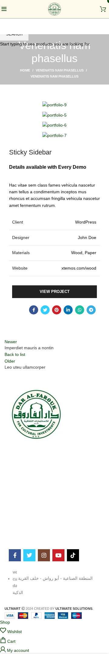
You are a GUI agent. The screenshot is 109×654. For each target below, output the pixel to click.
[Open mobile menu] (4, 10)
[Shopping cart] (103, 10)
